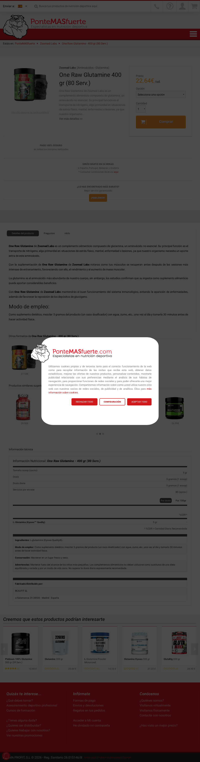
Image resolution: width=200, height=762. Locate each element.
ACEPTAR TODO (139, 402)
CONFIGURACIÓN (112, 402)
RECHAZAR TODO (84, 402)
